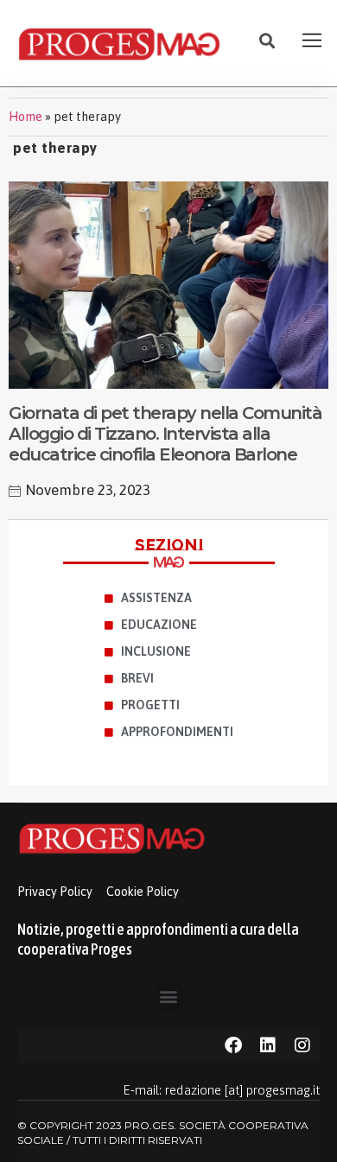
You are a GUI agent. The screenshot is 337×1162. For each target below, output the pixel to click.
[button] (267, 41)
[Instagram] (302, 1045)
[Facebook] (233, 1045)
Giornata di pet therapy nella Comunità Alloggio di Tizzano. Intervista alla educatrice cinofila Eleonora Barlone (165, 434)
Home (25, 117)
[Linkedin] (268, 1045)
